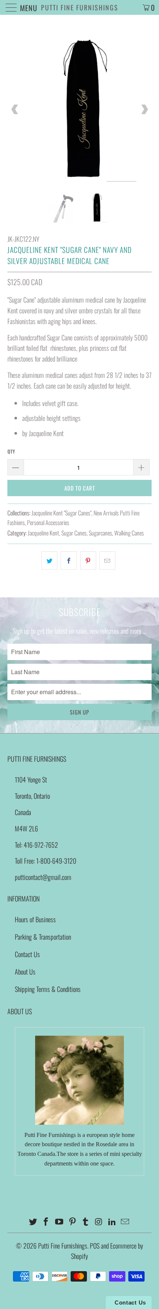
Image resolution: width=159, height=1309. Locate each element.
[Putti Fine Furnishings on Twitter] (32, 1222)
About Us (25, 971)
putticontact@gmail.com (43, 877)
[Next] (144, 109)
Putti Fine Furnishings (79, 7)
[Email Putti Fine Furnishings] (125, 1222)
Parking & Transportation (43, 937)
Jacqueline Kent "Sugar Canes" (61, 512)
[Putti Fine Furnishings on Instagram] (99, 1222)
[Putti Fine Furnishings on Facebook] (46, 1222)
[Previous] (15, 109)
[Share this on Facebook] (69, 560)
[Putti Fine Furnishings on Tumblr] (85, 1222)
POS (94, 1245)
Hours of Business (35, 919)
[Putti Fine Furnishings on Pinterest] (72, 1222)
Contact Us (27, 954)
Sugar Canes (74, 532)
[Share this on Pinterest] (88, 560)
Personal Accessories (48, 522)
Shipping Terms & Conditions (48, 989)
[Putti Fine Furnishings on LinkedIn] (112, 1222)
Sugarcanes (100, 532)
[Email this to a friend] (107, 560)
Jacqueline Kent (43, 532)
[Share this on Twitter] (49, 560)
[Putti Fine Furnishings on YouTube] (59, 1222)
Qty (11, 451)
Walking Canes (129, 532)
